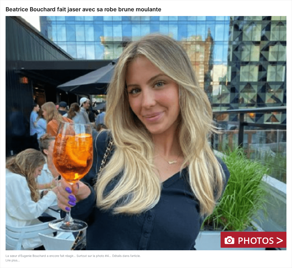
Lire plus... (13, 260)
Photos (259, 240)
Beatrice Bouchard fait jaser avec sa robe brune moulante (83, 9)
